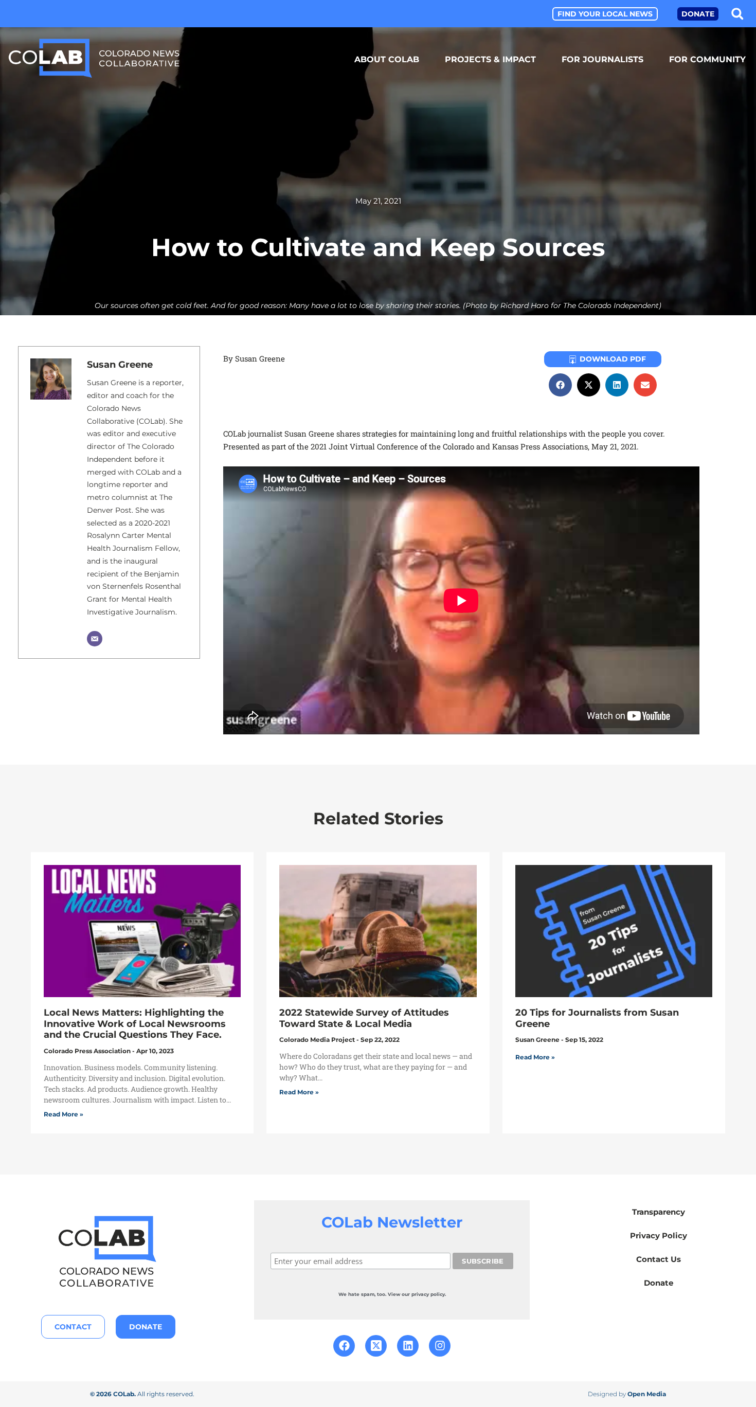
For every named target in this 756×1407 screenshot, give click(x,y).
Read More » (63, 1114)
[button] (737, 13)
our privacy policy (423, 1294)
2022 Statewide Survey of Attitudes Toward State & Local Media (364, 1018)
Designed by (627, 1394)
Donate (658, 1283)
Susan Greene (120, 364)
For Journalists (602, 59)
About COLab (386, 59)
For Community (707, 59)
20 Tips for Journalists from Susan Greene (597, 1018)
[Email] (94, 638)
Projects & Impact (490, 59)
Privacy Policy (658, 1235)
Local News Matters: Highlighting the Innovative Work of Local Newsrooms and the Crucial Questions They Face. (135, 1023)
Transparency (658, 1212)
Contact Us (658, 1259)
